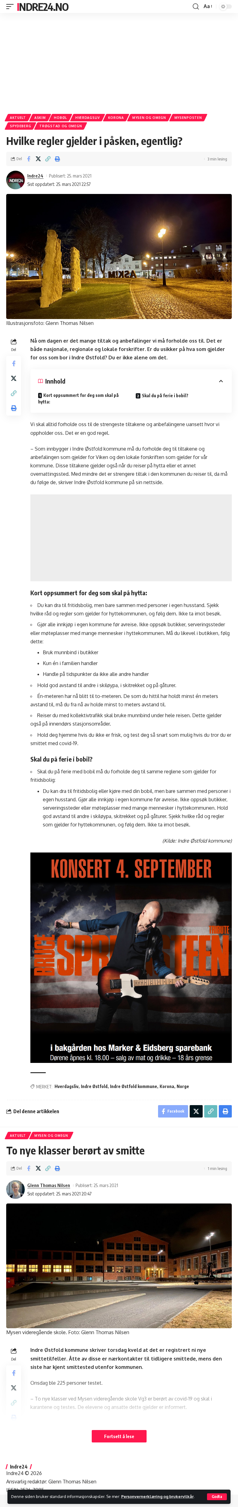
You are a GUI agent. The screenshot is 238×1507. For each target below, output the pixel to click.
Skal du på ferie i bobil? (165, 395)
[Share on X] (38, 159)
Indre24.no (42, 6)
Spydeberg (20, 126)
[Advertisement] (119, 61)
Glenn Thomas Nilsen (48, 1185)
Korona (116, 117)
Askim (40, 117)
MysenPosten (188, 117)
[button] (217, 1496)
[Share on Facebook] (28, 159)
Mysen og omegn (149, 117)
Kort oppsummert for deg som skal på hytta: (78, 398)
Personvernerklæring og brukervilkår (157, 1496)
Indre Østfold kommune (133, 1086)
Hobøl (60, 117)
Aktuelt (18, 117)
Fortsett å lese (119, 1436)
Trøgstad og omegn (60, 126)
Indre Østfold (94, 1086)
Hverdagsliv (87, 117)
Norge (183, 1086)
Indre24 (35, 175)
